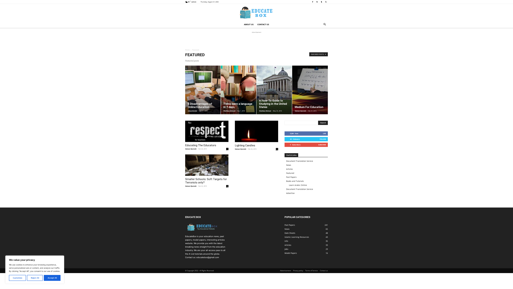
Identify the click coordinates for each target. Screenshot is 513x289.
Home (187, 50)
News (288, 165)
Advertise (290, 193)
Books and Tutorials (295, 181)
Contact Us (263, 24)
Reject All (35, 278)
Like (324, 133)
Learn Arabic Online (298, 185)
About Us (249, 24)
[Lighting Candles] (256, 131)
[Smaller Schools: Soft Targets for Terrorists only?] (206, 165)
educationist (192, 111)
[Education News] (256, 13)
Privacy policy (298, 270)
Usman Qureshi (300, 111)
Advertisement (285, 270)
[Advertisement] (256, 40)
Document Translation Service (299, 161)
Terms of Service (311, 270)
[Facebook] (313, 2)
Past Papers (291, 177)
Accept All (52, 278)
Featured (290, 173)
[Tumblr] (321, 2)
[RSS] (317, 2)
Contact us (324, 270)
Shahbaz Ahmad (229, 111)
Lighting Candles (245, 145)
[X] (326, 2)
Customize (17, 278)
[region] (34, 270)
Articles (289, 169)
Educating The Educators (200, 145)
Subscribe (322, 145)
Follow (323, 139)
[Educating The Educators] (206, 131)
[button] (324, 24)
